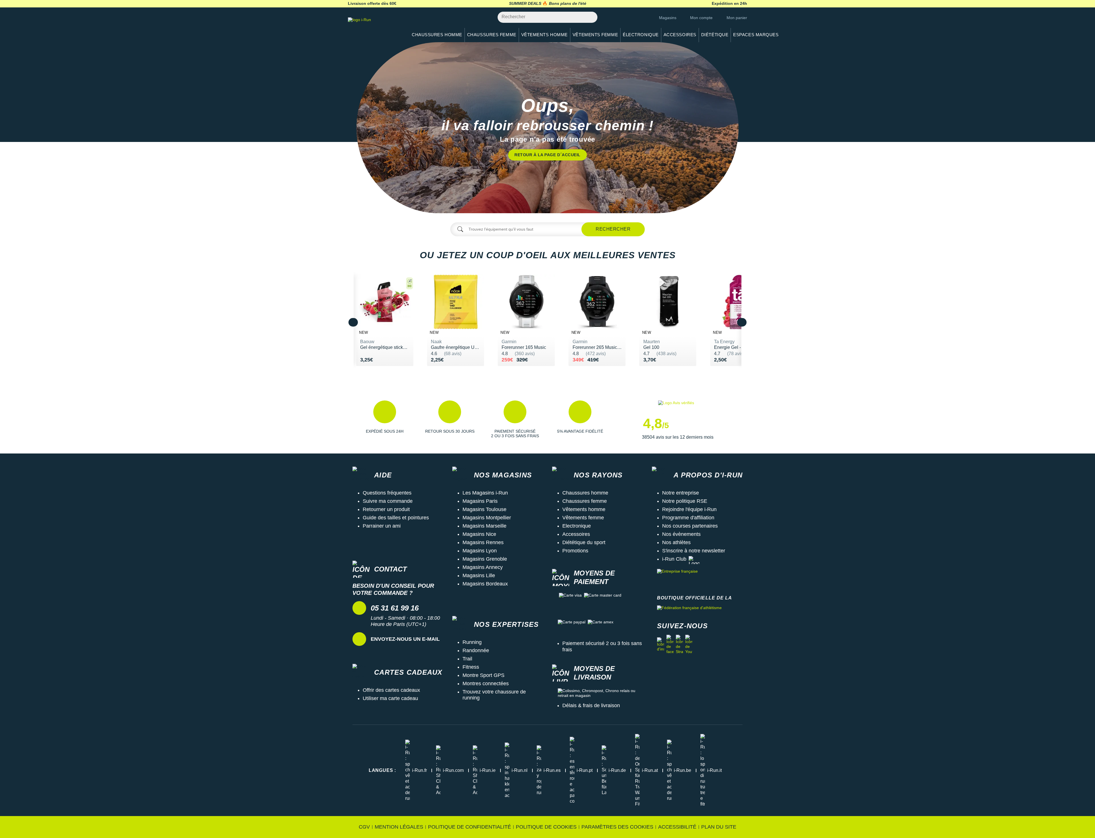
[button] (384, 420)
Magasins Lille (479, 575)
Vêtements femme (583, 517)
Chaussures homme (585, 493)
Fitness (471, 667)
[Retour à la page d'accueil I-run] (375, 26)
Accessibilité (677, 827)
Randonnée (476, 650)
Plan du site (718, 827)
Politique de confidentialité (469, 827)
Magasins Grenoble (485, 559)
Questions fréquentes (387, 493)
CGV (364, 827)
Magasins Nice (479, 534)
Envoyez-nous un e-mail (405, 639)
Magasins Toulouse (484, 509)
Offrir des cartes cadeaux (391, 690)
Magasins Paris (480, 501)
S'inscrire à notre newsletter (693, 551)
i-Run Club (674, 559)
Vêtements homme (583, 509)
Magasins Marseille (484, 526)
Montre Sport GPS (483, 675)
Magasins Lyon (480, 551)
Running (472, 642)
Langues (382, 770)
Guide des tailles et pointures (396, 517)
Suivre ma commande (388, 501)
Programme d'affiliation (688, 517)
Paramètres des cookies (617, 827)
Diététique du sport (583, 542)
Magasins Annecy (483, 567)
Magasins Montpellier (487, 517)
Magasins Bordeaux (485, 584)
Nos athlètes (676, 542)
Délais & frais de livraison (591, 705)
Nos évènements (681, 534)
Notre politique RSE (684, 501)
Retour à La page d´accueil (547, 154)
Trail (467, 659)
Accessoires (576, 534)
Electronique (576, 526)
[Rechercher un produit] (589, 17)
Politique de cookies (546, 827)
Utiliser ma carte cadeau (390, 698)
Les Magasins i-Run (485, 493)
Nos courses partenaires (690, 526)
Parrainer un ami (382, 526)
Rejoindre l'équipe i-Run (689, 509)
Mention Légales (399, 827)
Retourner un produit (386, 509)
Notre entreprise (680, 493)
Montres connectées (486, 683)
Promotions (575, 551)
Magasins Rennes (483, 542)
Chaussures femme (584, 501)
